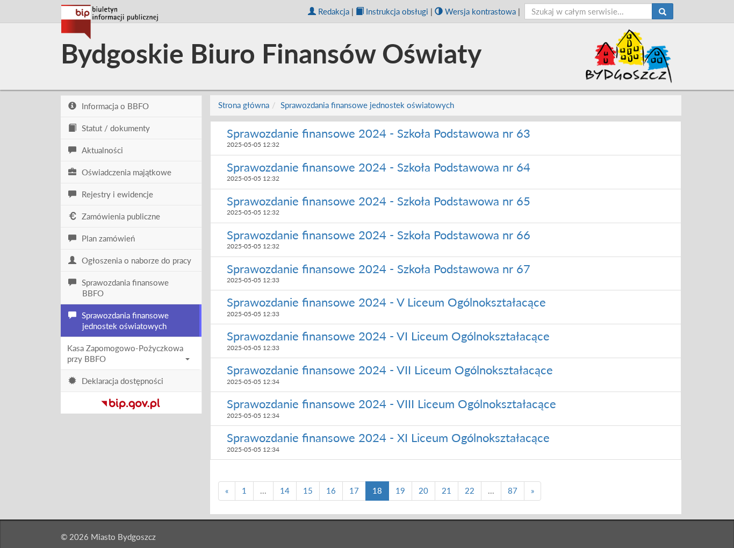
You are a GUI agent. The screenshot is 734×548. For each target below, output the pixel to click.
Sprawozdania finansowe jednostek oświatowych (367, 105)
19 (400, 490)
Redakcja (333, 11)
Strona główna (243, 105)
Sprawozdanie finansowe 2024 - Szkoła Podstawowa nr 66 (378, 234)
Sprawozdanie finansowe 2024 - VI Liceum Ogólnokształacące (388, 336)
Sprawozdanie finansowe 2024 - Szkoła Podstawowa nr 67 (378, 268)
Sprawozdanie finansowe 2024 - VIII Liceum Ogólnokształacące (391, 403)
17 (354, 490)
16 (331, 490)
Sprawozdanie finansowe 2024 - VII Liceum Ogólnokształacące (390, 369)
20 (423, 490)
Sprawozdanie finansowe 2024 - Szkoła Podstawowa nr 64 (378, 167)
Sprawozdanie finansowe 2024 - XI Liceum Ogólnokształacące (388, 437)
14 (285, 490)
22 (469, 490)
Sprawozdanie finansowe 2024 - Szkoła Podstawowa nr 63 (378, 133)
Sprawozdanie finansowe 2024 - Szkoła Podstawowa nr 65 (378, 201)
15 (308, 490)
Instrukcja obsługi (397, 11)
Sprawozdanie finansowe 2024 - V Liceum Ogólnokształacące (386, 302)
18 (377, 490)
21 (446, 490)
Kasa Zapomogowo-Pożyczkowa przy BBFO (125, 353)
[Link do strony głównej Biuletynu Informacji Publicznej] (131, 402)
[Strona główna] (109, 22)
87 (512, 490)
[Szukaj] (662, 11)
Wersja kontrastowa (480, 11)
